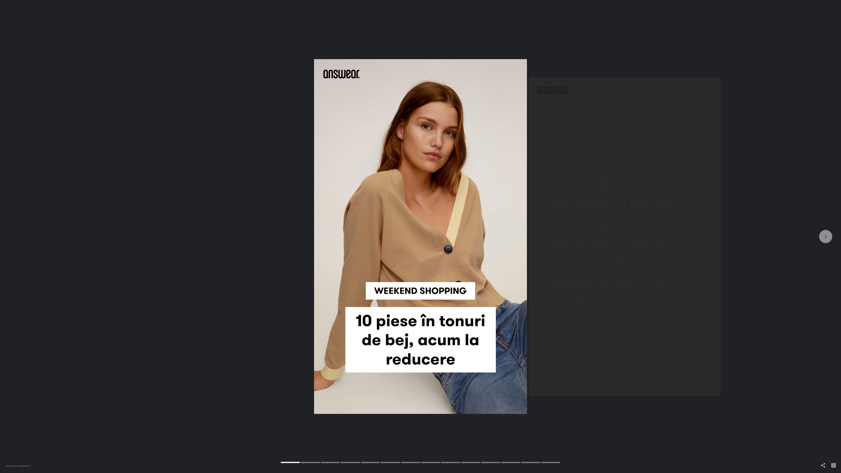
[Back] (210, 236)
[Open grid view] (833, 465)
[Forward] (630, 236)
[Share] (823, 465)
